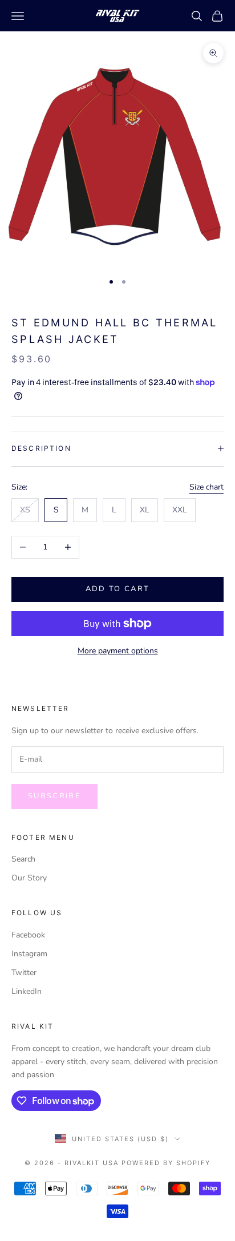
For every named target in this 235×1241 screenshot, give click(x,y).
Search (23, 859)
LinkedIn (26, 991)
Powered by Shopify (165, 1163)
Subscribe (54, 796)
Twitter (24, 972)
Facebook (28, 934)
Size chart (206, 487)
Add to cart (118, 589)
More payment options (118, 650)
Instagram (29, 953)
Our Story (29, 877)
